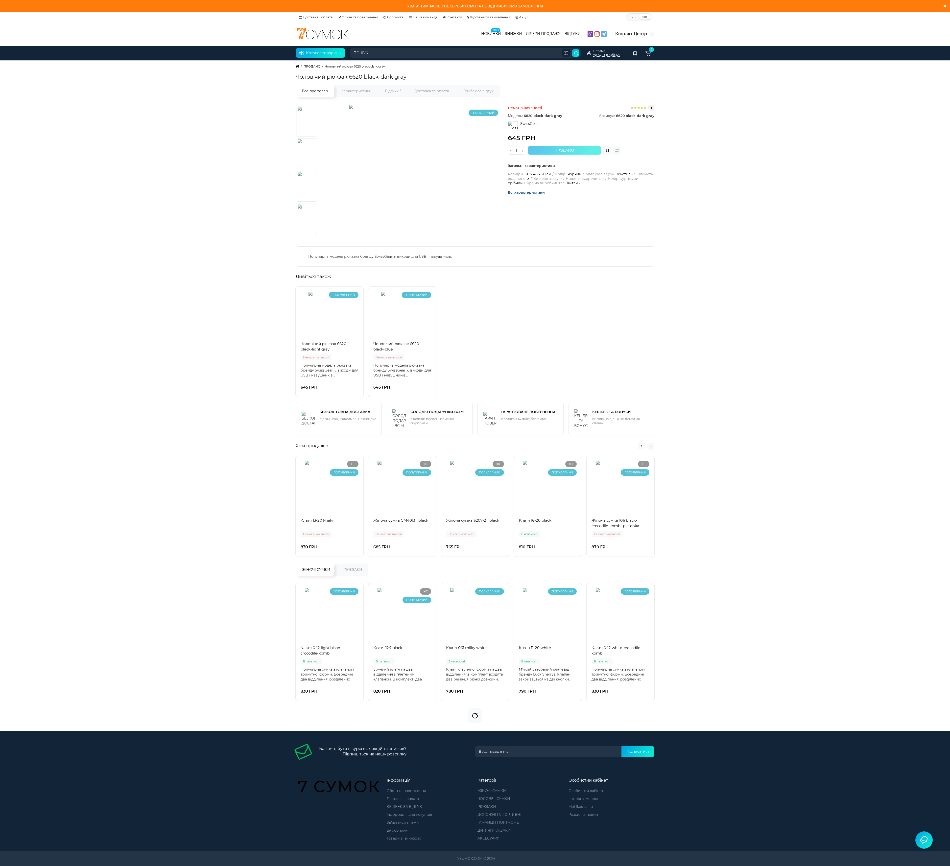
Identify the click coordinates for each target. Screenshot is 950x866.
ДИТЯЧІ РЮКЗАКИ (494, 830)
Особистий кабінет (586, 791)
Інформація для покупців (409, 814)
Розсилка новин (583, 814)
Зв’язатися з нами (403, 822)
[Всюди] (566, 53)
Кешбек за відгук (478, 91)
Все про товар (315, 91)
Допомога (395, 17)
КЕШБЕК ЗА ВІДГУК (404, 806)
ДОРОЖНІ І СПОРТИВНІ (499, 814)
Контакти (454, 17)
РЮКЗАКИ (353, 569)
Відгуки (393, 91)
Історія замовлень (585, 798)
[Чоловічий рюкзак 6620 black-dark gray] (411, 166)
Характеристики (356, 91)
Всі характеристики (526, 192)
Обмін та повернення (359, 17)
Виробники (397, 830)
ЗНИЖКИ (513, 33)
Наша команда (425, 17)
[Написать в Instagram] (597, 33)
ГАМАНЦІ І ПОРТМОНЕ (498, 822)
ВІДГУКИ (573, 33)
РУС (632, 17)
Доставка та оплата (431, 91)
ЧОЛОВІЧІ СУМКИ (493, 798)
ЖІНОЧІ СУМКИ (316, 569)
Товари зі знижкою (404, 838)
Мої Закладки (581, 806)
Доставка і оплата (317, 17)
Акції (523, 17)
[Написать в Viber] (591, 33)
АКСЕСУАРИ (488, 838)
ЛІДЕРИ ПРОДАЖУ (543, 33)
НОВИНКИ (491, 33)
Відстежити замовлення (489, 17)
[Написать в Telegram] (604, 33)
